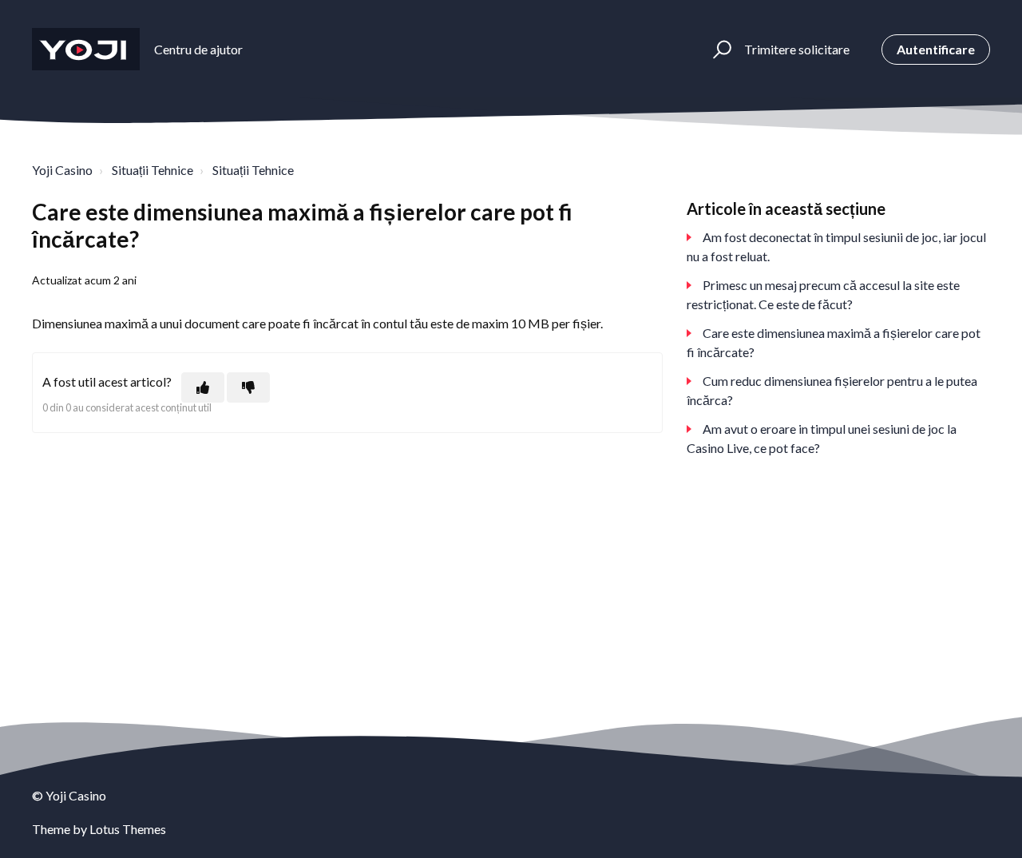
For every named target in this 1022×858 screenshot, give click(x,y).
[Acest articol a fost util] (202, 387)
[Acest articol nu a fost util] (248, 387)
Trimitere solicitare (797, 49)
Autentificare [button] (936, 49)
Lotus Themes (127, 828)
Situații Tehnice (152, 169)
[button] (719, 49)
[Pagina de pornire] (86, 49)
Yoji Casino (62, 169)
